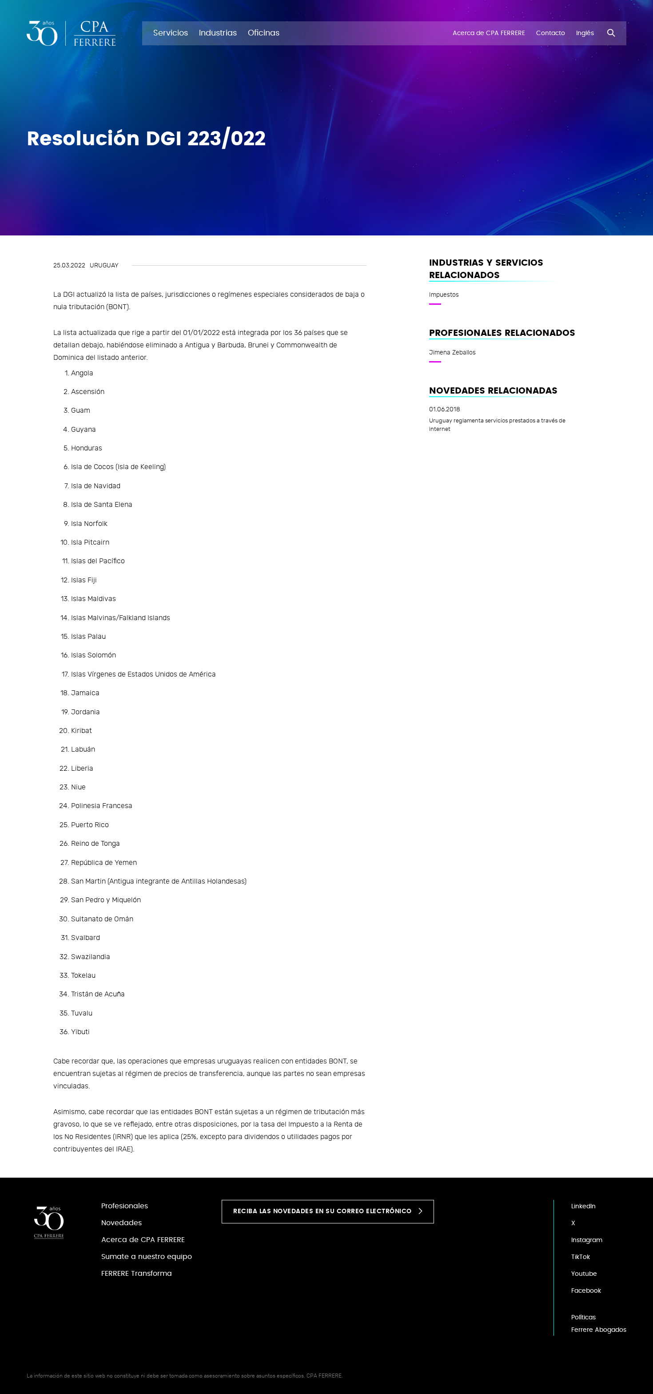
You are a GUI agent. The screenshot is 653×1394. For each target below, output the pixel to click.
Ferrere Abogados (598, 1330)
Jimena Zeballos (452, 352)
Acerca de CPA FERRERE (143, 1239)
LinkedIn (583, 1206)
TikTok (580, 1257)
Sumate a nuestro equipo (146, 1256)
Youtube (584, 1274)
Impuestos (444, 294)
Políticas (583, 1317)
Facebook (586, 1291)
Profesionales (124, 1206)
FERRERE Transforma (136, 1273)
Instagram (586, 1240)
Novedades (121, 1223)
